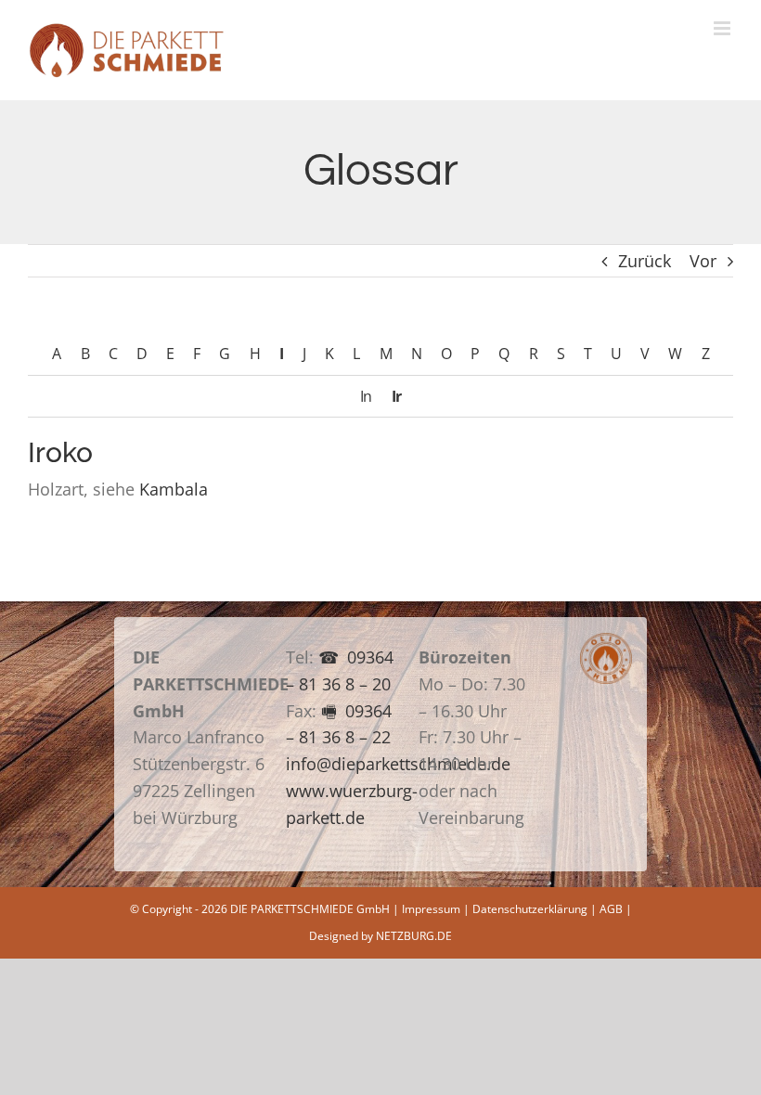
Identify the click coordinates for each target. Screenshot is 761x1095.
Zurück (644, 261)
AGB (611, 909)
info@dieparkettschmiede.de (398, 764)
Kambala (173, 489)
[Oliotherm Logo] (606, 641)
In (365, 396)
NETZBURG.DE (414, 936)
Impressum (431, 909)
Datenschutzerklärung (529, 909)
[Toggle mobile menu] (723, 28)
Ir (396, 396)
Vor (703, 261)
